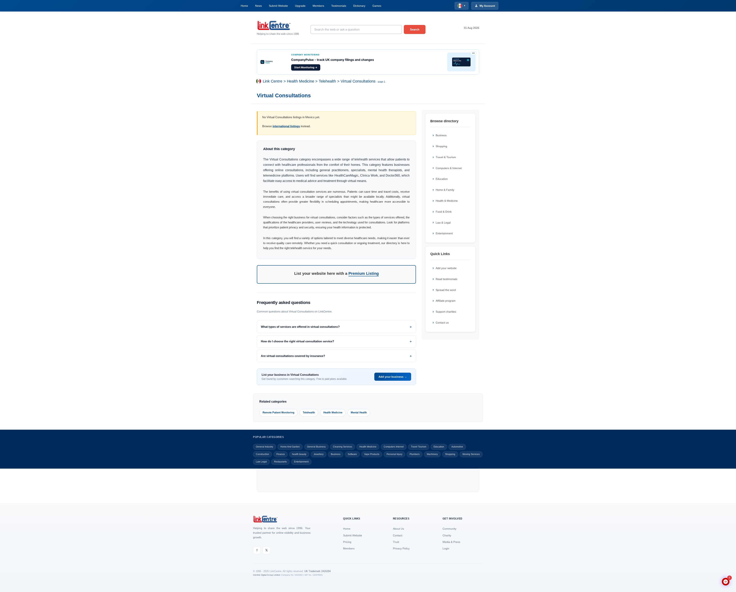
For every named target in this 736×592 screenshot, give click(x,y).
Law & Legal (443, 222)
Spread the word (446, 289)
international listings (286, 126)
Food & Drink (444, 211)
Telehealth (327, 81)
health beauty (299, 454)
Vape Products (371, 454)
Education (442, 178)
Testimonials (338, 5)
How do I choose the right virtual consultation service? (297, 341)
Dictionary (359, 5)
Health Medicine (300, 81)
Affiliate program (446, 300)
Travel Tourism (418, 446)
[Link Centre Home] (281, 25)
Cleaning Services (342, 446)
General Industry (264, 446)
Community (449, 528)
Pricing (347, 541)
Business (441, 135)
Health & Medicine (447, 200)
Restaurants (280, 461)
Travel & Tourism (446, 157)
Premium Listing (363, 273)
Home (244, 5)
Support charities (446, 311)
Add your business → (393, 376)
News (258, 5)
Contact (397, 535)
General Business (316, 446)
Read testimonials (446, 279)
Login (446, 548)
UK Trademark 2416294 (317, 571)
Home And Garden (290, 446)
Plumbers (415, 454)
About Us (398, 528)
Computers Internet (394, 446)
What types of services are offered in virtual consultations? (300, 326)
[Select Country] (259, 81)
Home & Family (445, 189)
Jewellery (319, 454)
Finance (280, 454)
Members (318, 5)
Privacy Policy (401, 548)
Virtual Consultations (358, 81)
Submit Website (278, 5)
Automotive (457, 446)
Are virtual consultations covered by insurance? (293, 356)
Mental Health (359, 412)
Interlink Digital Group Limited (266, 575)
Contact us (442, 322)
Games (376, 5)
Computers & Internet (449, 168)
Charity (447, 535)
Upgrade (300, 5)
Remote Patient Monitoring (278, 412)
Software (352, 454)
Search (414, 29)
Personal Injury (394, 454)
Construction (262, 454)
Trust (396, 541)
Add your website (446, 268)
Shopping (441, 146)
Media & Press (451, 541)
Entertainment (444, 233)
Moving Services (471, 454)
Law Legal (261, 461)
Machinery (432, 454)
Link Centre (272, 81)
